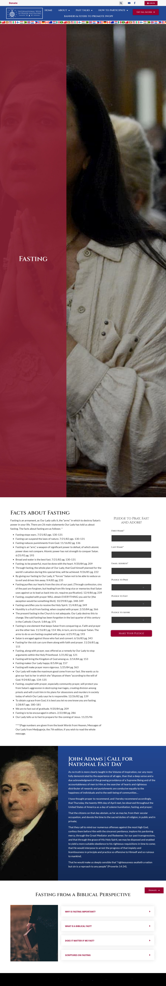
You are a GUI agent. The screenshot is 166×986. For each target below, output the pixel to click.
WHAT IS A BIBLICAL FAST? (78, 926)
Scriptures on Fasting (78, 955)
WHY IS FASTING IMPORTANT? (80, 911)
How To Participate (111, 10)
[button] (121, 3)
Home (48, 10)
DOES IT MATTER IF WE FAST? (79, 940)
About (62, 10)
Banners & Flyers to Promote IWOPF (88, 16)
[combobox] (131, 587)
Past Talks (83, 10)
